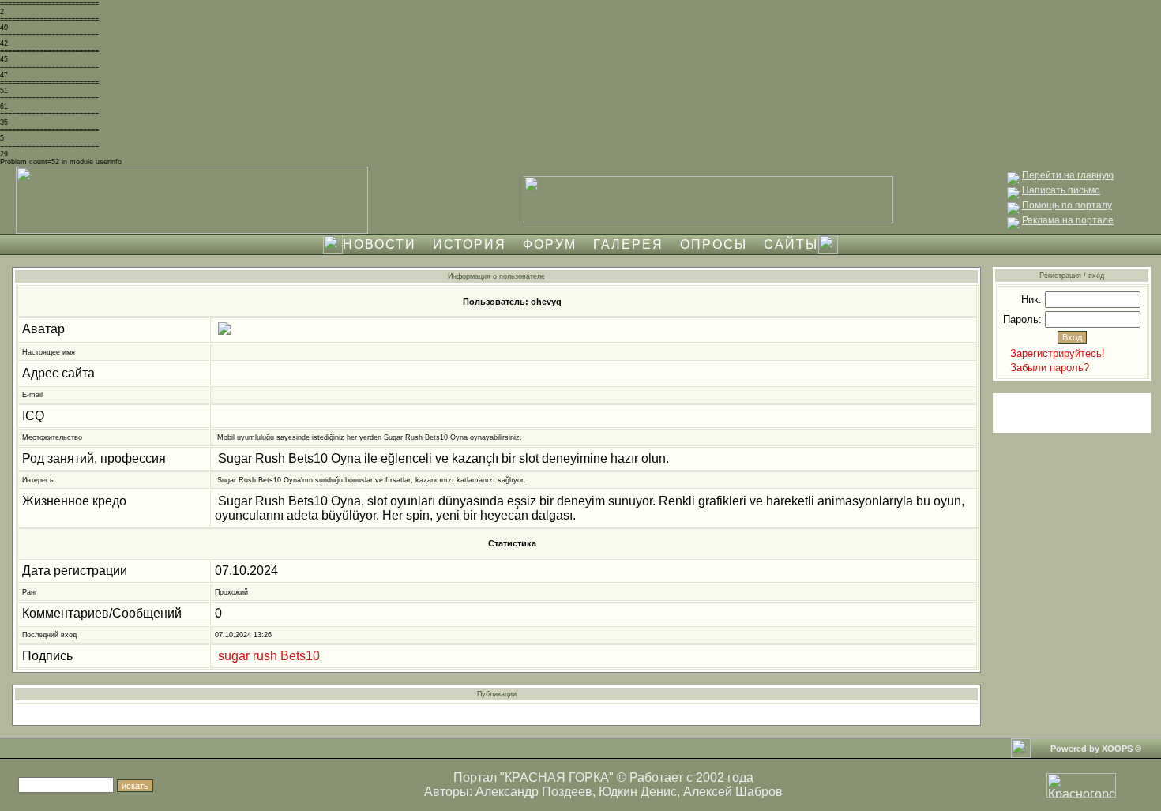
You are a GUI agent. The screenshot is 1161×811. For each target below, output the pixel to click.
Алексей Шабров (733, 791)
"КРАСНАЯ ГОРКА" (557, 777)
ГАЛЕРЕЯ (628, 244)
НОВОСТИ (379, 244)
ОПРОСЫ (713, 244)
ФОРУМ (550, 244)
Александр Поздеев (533, 791)
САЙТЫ (791, 244)
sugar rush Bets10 (269, 656)
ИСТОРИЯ (469, 244)
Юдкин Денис (638, 791)
